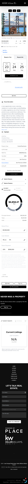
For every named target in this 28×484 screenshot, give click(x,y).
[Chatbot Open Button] (24, 480)
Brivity (13, 480)
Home (14, 366)
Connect (14, 380)
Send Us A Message (14, 421)
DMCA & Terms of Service (15, 482)
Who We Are (14, 378)
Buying (14, 370)
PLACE (14, 465)
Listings (14, 368)
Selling (14, 372)
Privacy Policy (5, 482)
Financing (14, 374)
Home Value (14, 376)
